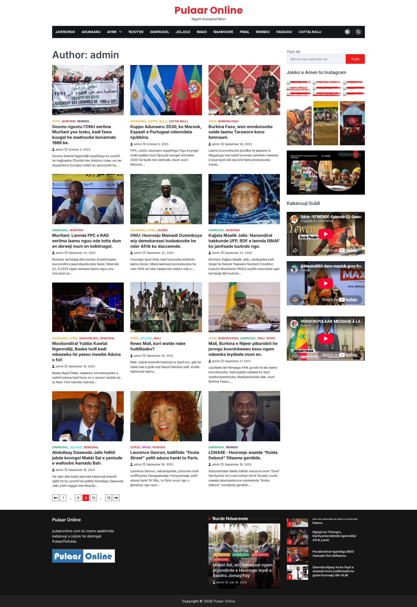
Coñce (135, 447)
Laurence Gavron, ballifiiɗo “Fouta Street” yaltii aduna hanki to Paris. (164, 455)
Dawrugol (159, 32)
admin (59, 149)
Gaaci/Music (88, 338)
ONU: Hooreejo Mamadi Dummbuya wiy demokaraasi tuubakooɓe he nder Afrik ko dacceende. (166, 241)
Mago (202, 32)
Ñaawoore (223, 32)
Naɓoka (158, 447)
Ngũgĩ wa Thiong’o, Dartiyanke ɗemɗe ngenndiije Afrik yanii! (334, 536)
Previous (55, 498)
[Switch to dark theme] (347, 31)
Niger (270, 338)
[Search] (358, 32)
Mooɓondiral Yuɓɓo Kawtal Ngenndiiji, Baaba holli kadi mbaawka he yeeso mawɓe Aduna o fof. (86, 351)
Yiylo (355, 59)
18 (109, 498)
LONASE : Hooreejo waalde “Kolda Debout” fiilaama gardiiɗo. (243, 455)
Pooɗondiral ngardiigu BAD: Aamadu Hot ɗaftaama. (333, 553)
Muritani (69, 121)
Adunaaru (91, 32)
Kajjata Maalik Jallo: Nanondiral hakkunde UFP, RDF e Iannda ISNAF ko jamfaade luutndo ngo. (244, 241)
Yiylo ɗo (293, 51)
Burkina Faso (228, 121)
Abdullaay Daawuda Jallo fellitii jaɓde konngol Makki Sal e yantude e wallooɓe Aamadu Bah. (87, 458)
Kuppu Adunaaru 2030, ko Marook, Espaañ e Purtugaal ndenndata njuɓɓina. (165, 132)
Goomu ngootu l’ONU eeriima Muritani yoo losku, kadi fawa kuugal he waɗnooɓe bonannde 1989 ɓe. (84, 134)
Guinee (162, 230)
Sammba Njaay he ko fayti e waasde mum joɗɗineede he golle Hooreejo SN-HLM (333, 571)
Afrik (112, 32)
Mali (157, 338)
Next (116, 498)
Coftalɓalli (310, 32)
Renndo (263, 32)
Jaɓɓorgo (65, 32)
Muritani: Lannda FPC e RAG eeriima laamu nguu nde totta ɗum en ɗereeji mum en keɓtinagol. (86, 241)
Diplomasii (260, 554)
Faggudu (284, 32)
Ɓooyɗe (136, 32)
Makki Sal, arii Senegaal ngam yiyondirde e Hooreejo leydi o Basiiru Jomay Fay (243, 570)
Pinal (244, 32)
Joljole (183, 32)
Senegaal (107, 338)
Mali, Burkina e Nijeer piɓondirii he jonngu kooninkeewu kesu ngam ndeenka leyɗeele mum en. (243, 349)
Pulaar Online (208, 10)
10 (93, 498)
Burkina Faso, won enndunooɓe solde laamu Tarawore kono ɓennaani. (240, 132)
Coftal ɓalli (157, 121)
